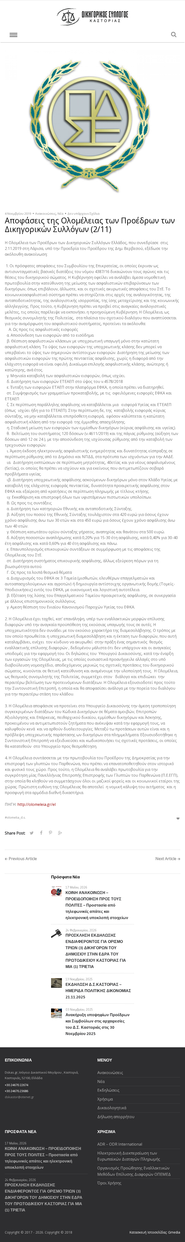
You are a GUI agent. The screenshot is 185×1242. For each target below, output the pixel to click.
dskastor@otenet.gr (19, 1097)
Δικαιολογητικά (111, 1107)
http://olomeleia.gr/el (36, 804)
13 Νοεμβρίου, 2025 (79, 979)
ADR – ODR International (119, 1144)
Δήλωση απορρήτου (115, 1116)
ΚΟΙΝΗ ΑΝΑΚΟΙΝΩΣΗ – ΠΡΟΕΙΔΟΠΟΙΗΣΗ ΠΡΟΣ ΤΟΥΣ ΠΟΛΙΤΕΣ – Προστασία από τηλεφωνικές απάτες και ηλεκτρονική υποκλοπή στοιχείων (97, 905)
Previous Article (23, 859)
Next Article (165, 859)
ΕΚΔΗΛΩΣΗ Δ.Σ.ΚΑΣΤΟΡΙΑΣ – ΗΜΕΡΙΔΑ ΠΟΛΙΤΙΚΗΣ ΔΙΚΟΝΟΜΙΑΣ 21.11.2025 (98, 990)
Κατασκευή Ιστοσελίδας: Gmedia (154, 1232)
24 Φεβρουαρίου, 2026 (81, 930)
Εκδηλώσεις (108, 1090)
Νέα (60, 213)
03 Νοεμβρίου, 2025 (79, 1009)
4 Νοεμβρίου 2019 (18, 213)
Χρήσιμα (105, 1099)
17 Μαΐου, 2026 (76, 887)
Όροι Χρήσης (109, 1183)
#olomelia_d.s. (15, 817)
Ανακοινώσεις (45, 213)
